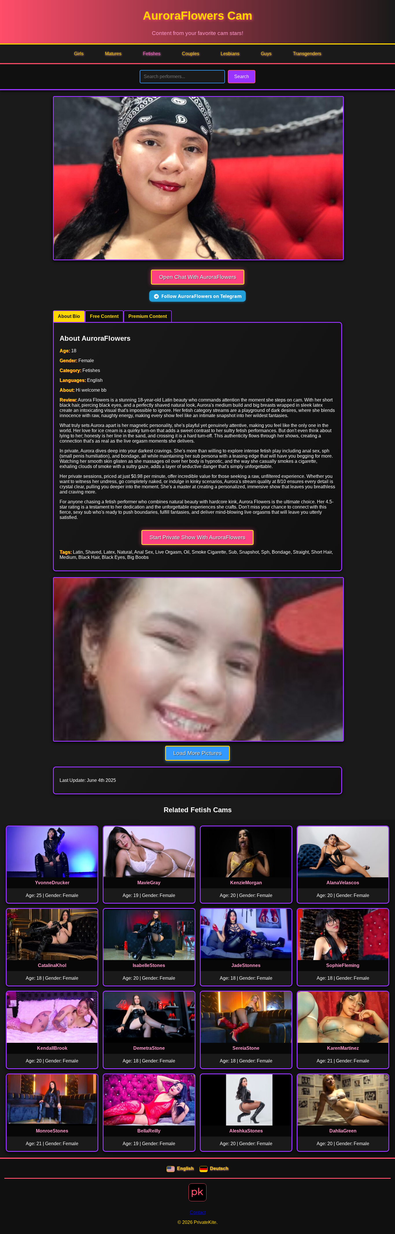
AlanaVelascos (342, 882)
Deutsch (219, 1168)
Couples (190, 53)
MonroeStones (52, 1130)
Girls (79, 53)
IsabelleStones (149, 965)
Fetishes (151, 53)
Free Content (104, 316)
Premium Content (147, 316)
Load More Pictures (197, 753)
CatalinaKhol (52, 965)
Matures (113, 53)
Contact (198, 1212)
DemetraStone (149, 1048)
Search (241, 76)
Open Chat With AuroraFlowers (197, 277)
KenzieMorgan (246, 882)
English (185, 1168)
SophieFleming (342, 965)
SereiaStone (245, 1048)
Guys (266, 53)
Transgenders (307, 53)
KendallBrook (52, 1048)
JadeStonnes (246, 965)
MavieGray (148, 882)
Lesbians (230, 53)
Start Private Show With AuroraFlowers (197, 537)
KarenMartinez (343, 1048)
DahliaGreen (343, 1130)
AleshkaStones (246, 1130)
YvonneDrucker (52, 882)
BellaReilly (148, 1130)
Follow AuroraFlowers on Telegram (201, 296)
